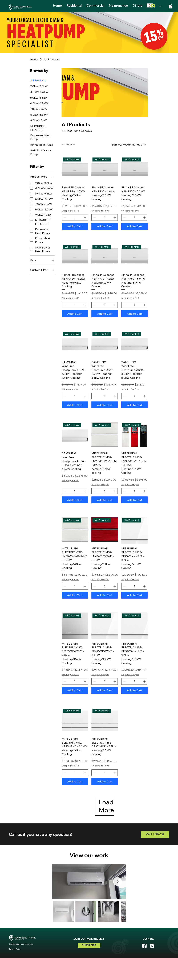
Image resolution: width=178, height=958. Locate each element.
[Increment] (85, 217)
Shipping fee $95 (70, 210)
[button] (171, 6)
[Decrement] (64, 217)
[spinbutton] (75, 217)
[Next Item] (117, 881)
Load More (106, 806)
